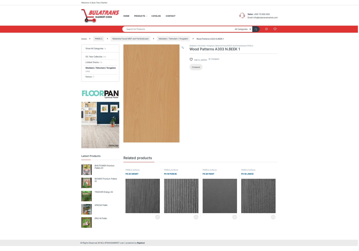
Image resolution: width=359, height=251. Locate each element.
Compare (215, 59)
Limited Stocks (94, 62)
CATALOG (156, 16)
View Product (156, 217)
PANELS (98, 38)
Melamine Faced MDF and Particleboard (130, 38)
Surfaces (136, 170)
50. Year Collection (96, 56)
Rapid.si (141, 243)
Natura (90, 76)
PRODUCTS (139, 16)
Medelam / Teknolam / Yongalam (173, 38)
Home (84, 38)
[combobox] (177, 29)
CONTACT (170, 16)
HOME (126, 16)
